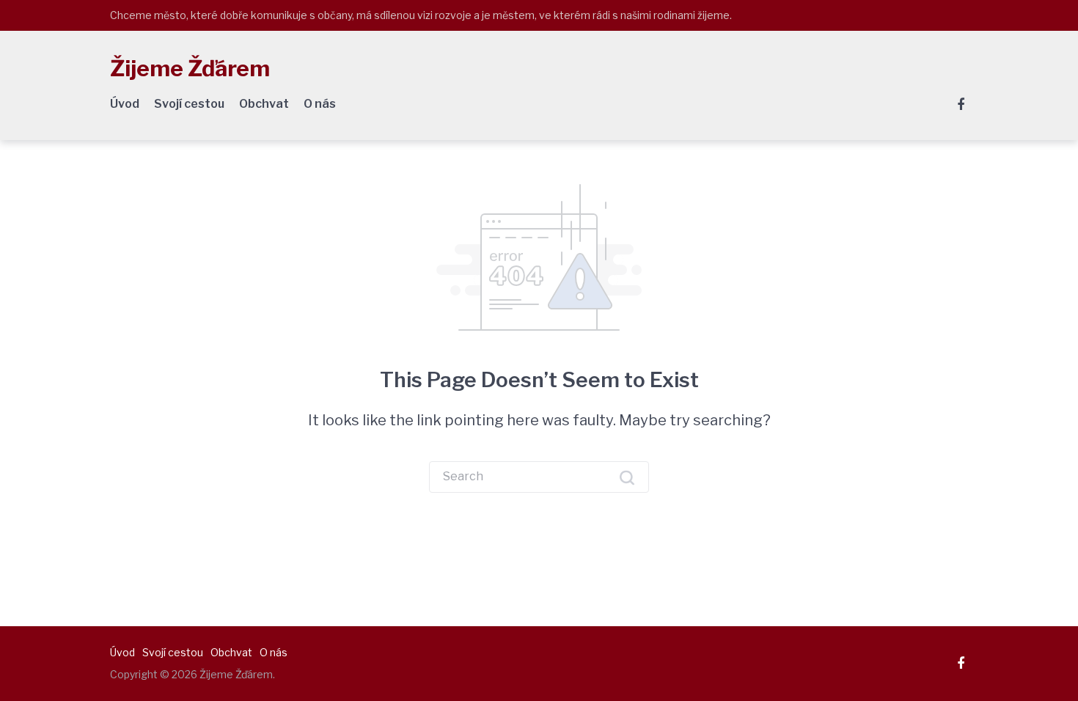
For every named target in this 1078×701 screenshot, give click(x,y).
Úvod (124, 104)
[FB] (960, 105)
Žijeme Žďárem (190, 68)
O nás (320, 104)
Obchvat (264, 104)
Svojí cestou (189, 104)
